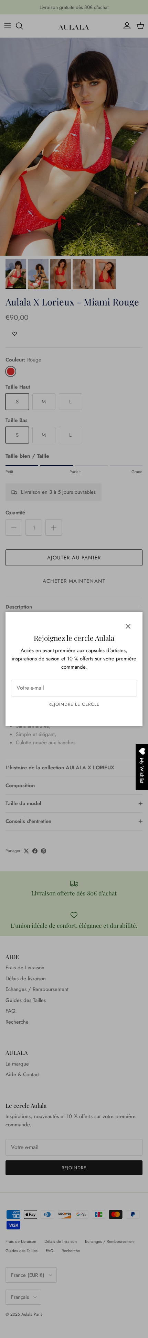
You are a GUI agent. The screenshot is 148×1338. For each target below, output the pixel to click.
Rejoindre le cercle (74, 704)
